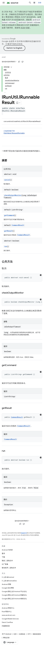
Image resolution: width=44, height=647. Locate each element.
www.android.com (8, 615)
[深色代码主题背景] (40, 275)
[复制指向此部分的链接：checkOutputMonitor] (26, 293)
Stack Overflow (7, 622)
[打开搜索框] (30, 2)
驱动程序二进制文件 (9, 568)
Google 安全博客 (8, 588)
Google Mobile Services (10, 619)
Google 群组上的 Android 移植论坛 (14, 599)
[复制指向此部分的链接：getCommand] (18, 365)
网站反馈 (6, 638)
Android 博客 (6, 584)
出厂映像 (5, 564)
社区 (15, 634)
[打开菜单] (3, 2)
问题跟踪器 (6, 626)
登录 (39, 3)
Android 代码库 (7, 550)
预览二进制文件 (7, 561)
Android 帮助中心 (8, 608)
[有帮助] (19, 61)
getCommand (9, 215)
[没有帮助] (22, 61)
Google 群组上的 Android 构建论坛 (14, 595)
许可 (29, 634)
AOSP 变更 (25, 28)
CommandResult (18, 225)
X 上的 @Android (8, 577)
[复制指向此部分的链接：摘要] (9, 160)
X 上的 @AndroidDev (9, 581)
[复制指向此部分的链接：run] (7, 451)
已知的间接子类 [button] (14, 132)
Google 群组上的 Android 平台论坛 (14, 591)
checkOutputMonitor (12, 195)
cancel (7, 180)
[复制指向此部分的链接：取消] (8, 268)
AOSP (4, 57)
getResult (8, 231)
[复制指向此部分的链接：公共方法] (15, 261)
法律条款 (22, 634)
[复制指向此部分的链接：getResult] (14, 408)
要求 (3, 553)
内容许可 (24, 533)
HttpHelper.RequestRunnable (14, 133)
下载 (3, 557)
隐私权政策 (37, 634)
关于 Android (6, 634)
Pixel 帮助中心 (7, 612)
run (5, 246)
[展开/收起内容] (11, 67)
